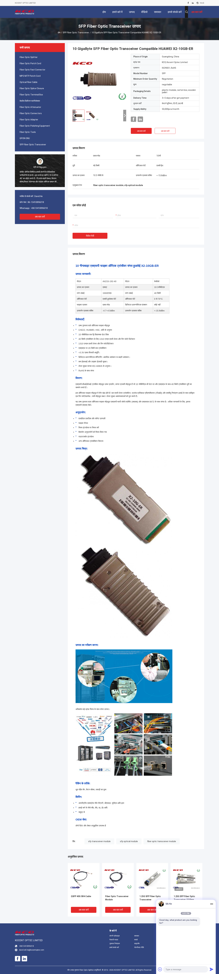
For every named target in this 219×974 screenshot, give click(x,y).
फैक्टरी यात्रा (114, 940)
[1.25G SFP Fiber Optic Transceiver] (152, 879)
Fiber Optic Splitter (29, 57)
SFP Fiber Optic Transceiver (76, 32)
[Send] (211, 969)
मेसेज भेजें (90, 235)
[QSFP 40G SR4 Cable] (83, 879)
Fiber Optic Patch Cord (30, 63)
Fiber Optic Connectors (31, 113)
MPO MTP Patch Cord (30, 76)
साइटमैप (137, 944)
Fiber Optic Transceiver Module (117, 898)
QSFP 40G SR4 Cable (81, 896)
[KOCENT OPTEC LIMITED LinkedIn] (193, 3)
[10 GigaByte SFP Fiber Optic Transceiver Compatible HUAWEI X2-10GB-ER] (99, 80)
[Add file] (160, 969)
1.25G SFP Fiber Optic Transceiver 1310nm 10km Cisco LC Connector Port (184, 899)
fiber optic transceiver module (161, 841)
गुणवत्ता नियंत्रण (115, 944)
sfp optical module (129, 841)
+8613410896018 (39, 208)
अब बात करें (40, 216)
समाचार (136, 936)
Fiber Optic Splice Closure (32, 88)
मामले (136, 940)
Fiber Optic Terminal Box (31, 94)
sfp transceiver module (99, 841)
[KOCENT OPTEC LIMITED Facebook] (188, 3)
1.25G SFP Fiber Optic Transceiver (150, 898)
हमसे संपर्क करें (114, 947)
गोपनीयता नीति (139, 947)
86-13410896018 (36, 202)
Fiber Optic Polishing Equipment (35, 126)
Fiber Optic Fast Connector (32, 69)
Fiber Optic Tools (28, 132)
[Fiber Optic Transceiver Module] (117, 879)
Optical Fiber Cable (28, 82)
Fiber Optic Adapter (29, 119)
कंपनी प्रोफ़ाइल (115, 936)
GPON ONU (25, 138)
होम (59, 32)
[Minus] (211, 904)
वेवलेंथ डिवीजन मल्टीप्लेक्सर (30, 101)
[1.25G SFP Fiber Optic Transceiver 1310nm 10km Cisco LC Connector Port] (186, 879)
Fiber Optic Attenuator (30, 107)
